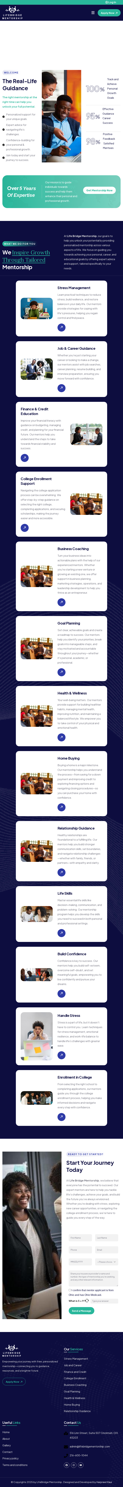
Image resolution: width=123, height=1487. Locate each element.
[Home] (12, 12)
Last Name (101, 1232)
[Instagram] (73, 1465)
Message (74, 1268)
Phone (72, 1243)
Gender (99, 1255)
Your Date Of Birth (79, 1255)
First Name (75, 1232)
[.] (92, 13)
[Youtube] (80, 1465)
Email (98, 1243)
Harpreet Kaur (104, 1481)
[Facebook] (66, 1465)
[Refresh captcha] (87, 1301)
